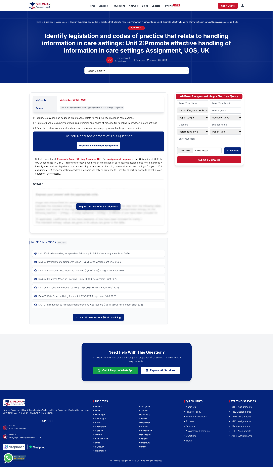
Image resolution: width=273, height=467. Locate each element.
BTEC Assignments (241, 406)
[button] (104, 5)
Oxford (98, 434)
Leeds (98, 410)
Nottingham (100, 450)
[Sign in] (242, 5)
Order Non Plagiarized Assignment (98, 145)
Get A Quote (228, 5)
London (98, 406)
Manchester (144, 434)
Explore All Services (162, 370)
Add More (234, 150)
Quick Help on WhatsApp (117, 370)
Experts (156, 5)
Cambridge (100, 418)
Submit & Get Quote (209, 159)
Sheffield (143, 418)
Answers (134, 5)
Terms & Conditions (196, 416)
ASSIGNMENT (136, 28)
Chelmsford (100, 426)
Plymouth (99, 446)
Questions (119, 5)
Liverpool (143, 410)
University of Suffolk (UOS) (73, 100)
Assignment (61, 22)
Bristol (98, 422)
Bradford (143, 426)
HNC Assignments (241, 421)
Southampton (101, 438)
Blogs (145, 5)
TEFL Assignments (241, 431)
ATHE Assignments (241, 435)
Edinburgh (100, 414)
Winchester (144, 422)
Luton (97, 442)
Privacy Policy (193, 411)
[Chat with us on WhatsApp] (14, 459)
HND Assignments (241, 411)
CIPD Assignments (241, 416)
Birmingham (144, 406)
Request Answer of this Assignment (98, 206)
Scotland (143, 438)
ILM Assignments (240, 426)
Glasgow (99, 430)
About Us (191, 406)
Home (92, 5)
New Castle (144, 414)
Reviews (168, 5)
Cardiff (142, 446)
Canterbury (144, 442)
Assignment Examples (198, 431)
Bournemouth (145, 430)
